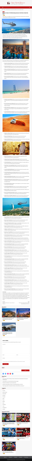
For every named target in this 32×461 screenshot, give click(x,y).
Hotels (3, 398)
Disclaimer (15, 457)
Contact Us (10, 457)
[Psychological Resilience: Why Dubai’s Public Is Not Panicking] (23, 312)
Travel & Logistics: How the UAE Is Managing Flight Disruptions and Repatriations (7, 333)
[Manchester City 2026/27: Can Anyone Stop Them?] (9, 432)
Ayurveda (4, 390)
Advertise (20, 457)
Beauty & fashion (5, 392)
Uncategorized (4, 407)
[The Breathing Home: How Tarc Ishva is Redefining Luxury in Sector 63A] (9, 312)
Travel (3, 11)
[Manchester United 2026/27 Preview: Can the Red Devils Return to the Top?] (23, 432)
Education (4, 395)
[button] (3, 7)
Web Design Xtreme (22, 459)
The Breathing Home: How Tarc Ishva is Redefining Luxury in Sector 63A (8, 319)
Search (3, 367)
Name (4, 354)
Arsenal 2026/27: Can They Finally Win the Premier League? (10, 381)
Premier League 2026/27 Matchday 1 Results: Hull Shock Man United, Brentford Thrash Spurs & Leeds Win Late (15, 379)
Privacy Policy (26, 457)
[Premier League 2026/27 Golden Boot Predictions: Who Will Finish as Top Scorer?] (9, 446)
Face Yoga (4, 396)
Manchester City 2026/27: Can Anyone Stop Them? (9, 382)
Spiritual (4, 401)
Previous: (8, 302)
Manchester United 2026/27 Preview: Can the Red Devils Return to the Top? (13, 384)
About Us (5, 457)
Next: (24, 302)
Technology (4, 404)
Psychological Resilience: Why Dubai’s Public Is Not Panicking (22, 319)
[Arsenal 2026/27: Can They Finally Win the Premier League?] (23, 417)
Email (17, 354)
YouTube (4, 409)
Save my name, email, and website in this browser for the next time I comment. (14, 361)
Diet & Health (4, 393)
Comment (4, 344)
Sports (3, 435)
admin (4, 15)
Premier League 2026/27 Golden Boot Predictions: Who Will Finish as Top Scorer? (13, 385)
